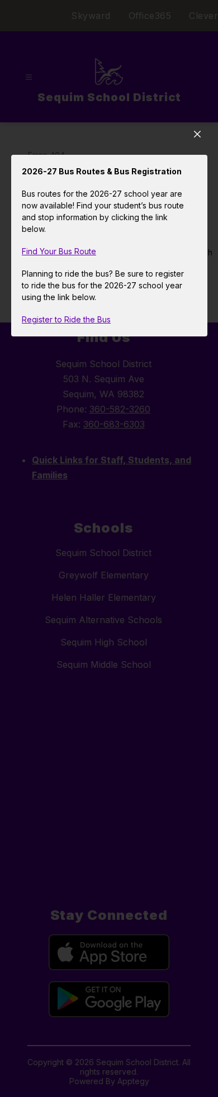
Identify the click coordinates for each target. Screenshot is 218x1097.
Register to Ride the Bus (66, 319)
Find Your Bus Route (59, 251)
